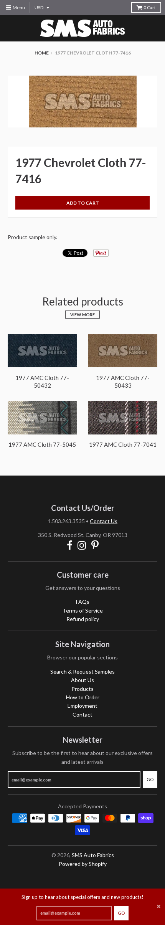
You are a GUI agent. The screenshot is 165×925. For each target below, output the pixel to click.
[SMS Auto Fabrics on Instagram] (82, 545)
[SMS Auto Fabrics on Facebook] (70, 545)
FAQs (82, 601)
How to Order (82, 697)
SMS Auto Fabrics (93, 855)
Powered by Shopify (83, 864)
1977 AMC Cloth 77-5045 (42, 444)
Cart (150, 7)
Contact (82, 714)
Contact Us (103, 521)
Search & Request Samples (82, 671)
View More (82, 314)
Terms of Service (83, 610)
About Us (82, 680)
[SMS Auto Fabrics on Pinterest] (95, 545)
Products (82, 688)
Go (121, 912)
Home (42, 53)
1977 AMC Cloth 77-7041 (123, 444)
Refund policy (82, 619)
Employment (82, 705)
